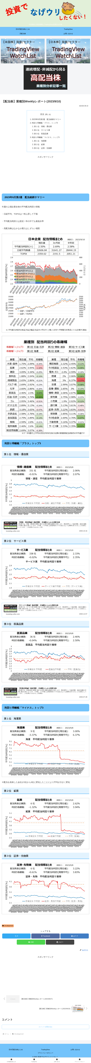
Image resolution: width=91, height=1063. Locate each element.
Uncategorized (8, 925)
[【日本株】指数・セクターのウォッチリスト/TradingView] (68, 51)
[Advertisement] (45, 174)
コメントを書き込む (45, 1027)
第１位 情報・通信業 (43, 126)
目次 (42, 114)
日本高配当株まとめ (16, 1049)
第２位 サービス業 (42, 130)
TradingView (45, 1049)
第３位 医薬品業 (41, 134)
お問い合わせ (75, 1049)
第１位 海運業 (40, 141)
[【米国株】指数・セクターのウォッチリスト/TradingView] (23, 51)
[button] (60, 942)
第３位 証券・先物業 (43, 148)
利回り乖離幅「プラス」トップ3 (45, 123)
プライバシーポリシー (45, 1053)
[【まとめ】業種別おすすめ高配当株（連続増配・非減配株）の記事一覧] (45, 77)
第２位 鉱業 (39, 144)
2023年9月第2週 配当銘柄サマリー (46, 119)
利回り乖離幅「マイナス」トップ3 (45, 137)
